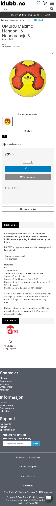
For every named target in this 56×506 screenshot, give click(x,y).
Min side (3, 378)
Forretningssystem (14, 500)
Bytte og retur (6, 387)
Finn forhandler (7, 405)
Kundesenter (6, 424)
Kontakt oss (5, 427)
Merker (13, 20)
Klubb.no (4, 20)
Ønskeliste (4, 384)
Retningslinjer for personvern (28, 457)
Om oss (3, 402)
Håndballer (39, 20)
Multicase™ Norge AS (28, 503)
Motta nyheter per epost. (14, 435)
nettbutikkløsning (34, 500)
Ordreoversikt (6, 381)
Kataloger (4, 390)
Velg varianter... (29, 177)
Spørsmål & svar (7, 430)
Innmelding (10, 438)
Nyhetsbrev (5, 411)
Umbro (22, 20)
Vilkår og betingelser (28, 466)
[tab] (10, 225)
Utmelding (26, 438)
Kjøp (28, 169)
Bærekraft (28, 486)
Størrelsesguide (7, 408)
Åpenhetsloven (28, 476)
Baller (29, 20)
